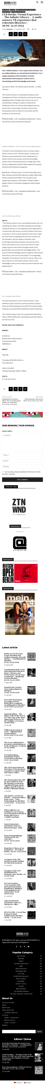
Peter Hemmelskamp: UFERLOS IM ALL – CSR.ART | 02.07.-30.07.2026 (13, 838)
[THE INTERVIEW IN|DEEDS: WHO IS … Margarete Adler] (31, 904)
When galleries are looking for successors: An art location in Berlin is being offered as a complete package (15, 813)
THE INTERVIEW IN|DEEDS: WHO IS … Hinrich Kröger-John (13, 826)
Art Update (6, 9)
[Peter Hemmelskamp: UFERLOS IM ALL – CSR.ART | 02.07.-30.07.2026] (31, 839)
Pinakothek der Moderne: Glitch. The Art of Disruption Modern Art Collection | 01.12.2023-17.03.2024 (11, 401)
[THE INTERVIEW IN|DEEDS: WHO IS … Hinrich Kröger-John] (31, 827)
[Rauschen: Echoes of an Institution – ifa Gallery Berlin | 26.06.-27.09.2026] (31, 851)
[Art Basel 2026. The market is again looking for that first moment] (31, 862)
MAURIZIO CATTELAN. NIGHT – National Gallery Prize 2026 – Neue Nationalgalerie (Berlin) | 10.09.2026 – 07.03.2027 (15, 799)
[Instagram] (20, 946)
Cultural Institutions (18, 12)
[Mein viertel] (20, 614)
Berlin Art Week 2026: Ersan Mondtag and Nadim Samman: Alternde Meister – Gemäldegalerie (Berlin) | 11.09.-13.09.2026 (15, 658)
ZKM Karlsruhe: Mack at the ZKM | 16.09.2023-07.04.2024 (33, 400)
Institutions (6, 12)
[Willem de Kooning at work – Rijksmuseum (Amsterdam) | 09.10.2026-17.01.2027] (31, 733)
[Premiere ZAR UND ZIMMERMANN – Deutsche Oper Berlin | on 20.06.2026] (31, 874)
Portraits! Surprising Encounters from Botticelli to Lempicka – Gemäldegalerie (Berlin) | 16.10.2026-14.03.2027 (14, 703)
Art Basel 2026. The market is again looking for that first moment (14, 861)
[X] (16, 34)
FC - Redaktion (8, 29)
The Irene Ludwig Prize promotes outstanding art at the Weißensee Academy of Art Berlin (15, 745)
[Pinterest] (20, 34)
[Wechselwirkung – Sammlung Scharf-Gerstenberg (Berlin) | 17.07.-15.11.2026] (31, 758)
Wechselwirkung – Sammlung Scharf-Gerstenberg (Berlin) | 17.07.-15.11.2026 (13, 757)
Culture (12, 9)
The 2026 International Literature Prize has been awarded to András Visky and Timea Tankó (14, 770)
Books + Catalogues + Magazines (25, 9)
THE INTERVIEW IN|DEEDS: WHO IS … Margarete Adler (13, 902)
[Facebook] (11, 34)
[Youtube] (28, 946)
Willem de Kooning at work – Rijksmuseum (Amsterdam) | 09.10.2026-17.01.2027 (13, 732)
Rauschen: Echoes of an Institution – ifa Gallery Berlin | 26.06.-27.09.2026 (15, 850)
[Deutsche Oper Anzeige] (20, 573)
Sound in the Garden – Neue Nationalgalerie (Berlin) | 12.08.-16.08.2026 (13, 690)
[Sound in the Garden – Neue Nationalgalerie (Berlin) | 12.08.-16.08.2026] (31, 690)
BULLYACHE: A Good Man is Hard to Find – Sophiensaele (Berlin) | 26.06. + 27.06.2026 (15, 915)
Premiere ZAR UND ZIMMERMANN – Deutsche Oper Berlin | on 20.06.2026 (15, 873)
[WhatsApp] (25, 34)
